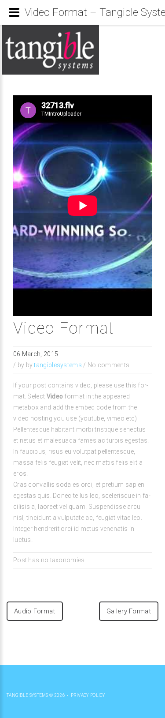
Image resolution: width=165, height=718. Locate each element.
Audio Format (34, 611)
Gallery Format (128, 611)
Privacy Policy (88, 695)
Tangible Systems (27, 695)
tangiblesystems (58, 364)
